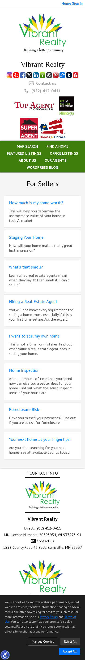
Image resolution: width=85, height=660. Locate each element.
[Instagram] (9, 75)
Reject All (70, 642)
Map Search (27, 146)
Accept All (69, 651)
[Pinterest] (56, 75)
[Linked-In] (36, 75)
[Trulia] (42, 75)
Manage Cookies (43, 642)
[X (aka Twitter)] (29, 75)
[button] (5, 655)
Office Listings (64, 153)
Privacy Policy (49, 617)
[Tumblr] (69, 75)
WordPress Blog (42, 167)
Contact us (46, 83)
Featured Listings (24, 153)
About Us (27, 160)
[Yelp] (16, 75)
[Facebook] (23, 75)
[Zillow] (62, 75)
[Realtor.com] (75, 75)
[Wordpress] (49, 75)
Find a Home (57, 146)
